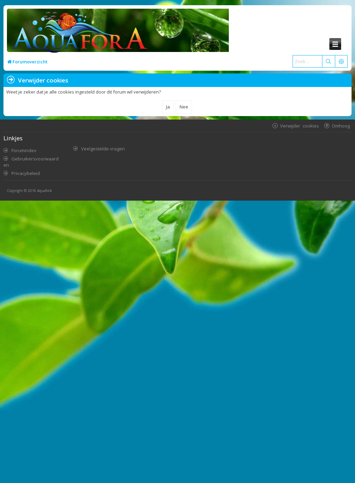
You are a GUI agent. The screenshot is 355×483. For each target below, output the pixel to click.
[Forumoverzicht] (77, 33)
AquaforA (44, 190)
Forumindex (23, 150)
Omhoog (341, 125)
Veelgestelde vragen (103, 149)
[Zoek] (328, 61)
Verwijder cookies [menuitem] (299, 125)
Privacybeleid (25, 173)
